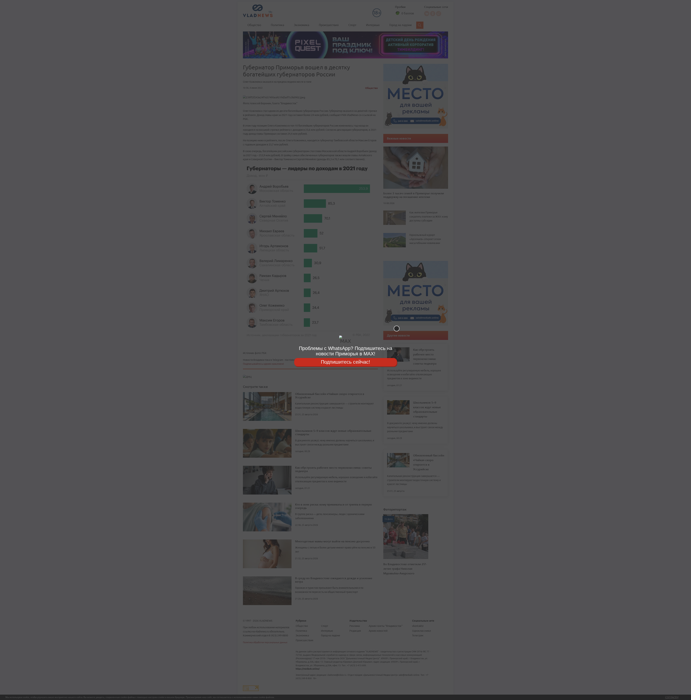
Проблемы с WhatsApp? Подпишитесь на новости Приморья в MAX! (345, 351)
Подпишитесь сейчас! (345, 362)
